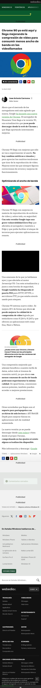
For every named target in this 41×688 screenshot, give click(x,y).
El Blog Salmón (26, 645)
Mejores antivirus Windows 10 (29, 507)
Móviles (24, 535)
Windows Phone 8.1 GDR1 (28, 558)
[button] (20, 98)
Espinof (23, 619)
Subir (32, 589)
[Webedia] (35, 1)
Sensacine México (27, 666)
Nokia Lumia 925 (27, 550)
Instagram (25, 516)
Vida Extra (24, 604)
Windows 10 (25, 564)
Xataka (5, 601)
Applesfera (6, 607)
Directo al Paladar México (9, 673)
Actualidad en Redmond (8, 545)
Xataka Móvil (7, 604)
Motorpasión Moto (27, 633)
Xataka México (8, 663)
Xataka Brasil (7, 666)
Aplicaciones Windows (19, 453)
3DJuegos (24, 601)
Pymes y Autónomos (28, 648)
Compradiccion (8, 651)
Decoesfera (7, 648)
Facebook (20, 81)
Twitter (24, 81)
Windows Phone (9, 539)
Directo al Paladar (9, 630)
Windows (6, 535)
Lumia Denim (7, 564)
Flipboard (29, 81)
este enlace (23, 432)
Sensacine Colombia (28, 669)
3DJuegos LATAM (27, 663)
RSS (30, 516)
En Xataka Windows (11, 347)
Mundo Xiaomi (8, 614)
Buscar (38, 580)
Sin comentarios (11, 82)
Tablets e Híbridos (28, 539)
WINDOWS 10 (7, 7)
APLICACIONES (33, 7)
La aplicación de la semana (9, 551)
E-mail (33, 81)
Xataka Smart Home (10, 611)
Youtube (21, 516)
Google (34, 448)
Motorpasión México (28, 672)
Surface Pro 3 (8, 557)
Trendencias (7, 645)
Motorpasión (25, 630)
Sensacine (25, 616)
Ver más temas (9, 571)
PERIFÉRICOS (20, 7)
